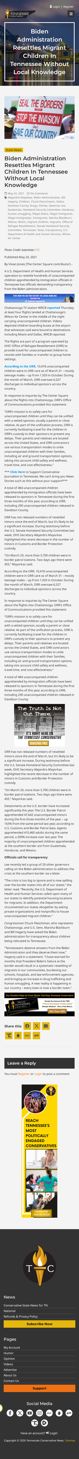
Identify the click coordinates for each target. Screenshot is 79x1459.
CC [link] (38, 250)
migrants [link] (55, 222)
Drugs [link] (33, 205)
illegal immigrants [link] (61, 213)
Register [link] (24, 1074)
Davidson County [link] (18, 205)
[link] (55, 6)
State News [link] (13, 150)
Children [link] (24, 201)
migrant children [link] (37, 222)
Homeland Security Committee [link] (41, 209)
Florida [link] (43, 205)
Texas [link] (40, 230)
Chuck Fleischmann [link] (43, 201)
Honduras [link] (68, 209)
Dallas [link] (60, 201)
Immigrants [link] (40, 217)
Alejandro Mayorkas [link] (20, 197)
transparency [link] (54, 230)
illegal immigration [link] (19, 217)
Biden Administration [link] (47, 197)
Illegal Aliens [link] (40, 213)
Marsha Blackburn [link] (60, 217)
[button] (27, 1026)
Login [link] (38, 1074)
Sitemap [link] (70, 1440)
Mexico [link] (12, 222)
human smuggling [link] (19, 213)
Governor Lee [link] (57, 205)
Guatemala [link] (14, 209)
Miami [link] (22, 222)
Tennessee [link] (29, 230)
